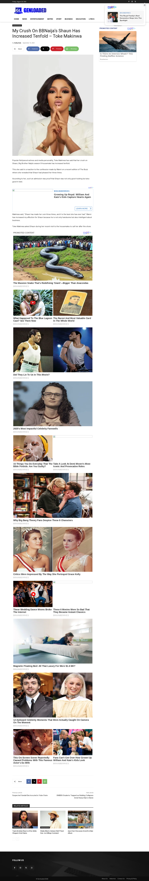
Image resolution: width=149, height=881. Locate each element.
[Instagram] (132, 1)
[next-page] (17, 838)
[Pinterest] (39, 781)
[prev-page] (13, 838)
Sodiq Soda (17, 43)
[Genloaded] (31, 11)
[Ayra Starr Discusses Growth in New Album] (80, 819)
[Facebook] (129, 1)
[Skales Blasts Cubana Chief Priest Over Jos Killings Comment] (53, 819)
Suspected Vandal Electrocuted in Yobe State (30, 795)
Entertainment (17, 25)
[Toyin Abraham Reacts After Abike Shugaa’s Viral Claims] (25, 819)
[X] (135, 1)
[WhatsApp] (44, 781)
